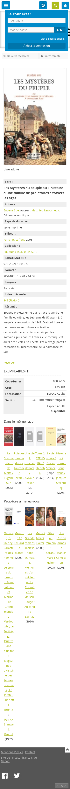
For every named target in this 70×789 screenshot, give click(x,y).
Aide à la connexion (37, 46)
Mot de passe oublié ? (53, 38)
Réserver (9, 362)
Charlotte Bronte (9, 705)
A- (58, 785)
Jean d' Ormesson (61, 557)
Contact (30, 752)
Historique (43, 5)
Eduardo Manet (19, 548)
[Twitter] (17, 775)
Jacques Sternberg (61, 483)
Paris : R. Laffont (14, 239)
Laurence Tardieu (19, 473)
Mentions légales (12, 752)
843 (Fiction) (11, 300)
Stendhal (40, 470)
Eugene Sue (11, 210)
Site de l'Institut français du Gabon (19, 759)
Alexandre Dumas (29, 611)
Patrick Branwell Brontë (9, 727)
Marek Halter (40, 540)
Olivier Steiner (50, 465)
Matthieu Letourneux (45, 210)
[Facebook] (4, 775)
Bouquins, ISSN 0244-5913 (21, 252)
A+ (66, 785)
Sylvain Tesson (29, 480)
